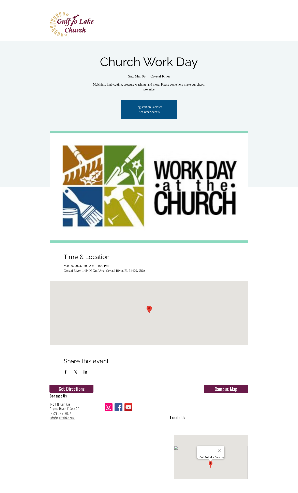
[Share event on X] (75, 372)
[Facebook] (118, 407)
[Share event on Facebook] (66, 372)
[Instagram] (109, 407)
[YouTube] (128, 407)
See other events (149, 112)
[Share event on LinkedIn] (85, 372)
